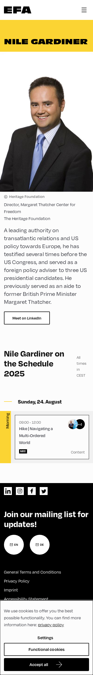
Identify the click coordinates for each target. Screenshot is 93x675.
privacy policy (51, 625)
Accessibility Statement (26, 599)
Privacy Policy (17, 581)
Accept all (39, 664)
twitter (44, 491)
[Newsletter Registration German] (40, 545)
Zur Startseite (17, 9)
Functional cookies (47, 649)
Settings (45, 637)
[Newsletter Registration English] (14, 545)
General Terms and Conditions (32, 572)
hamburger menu (84, 10)
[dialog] (46, 637)
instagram (20, 491)
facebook (32, 491)
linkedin (8, 491)
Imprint (11, 590)
